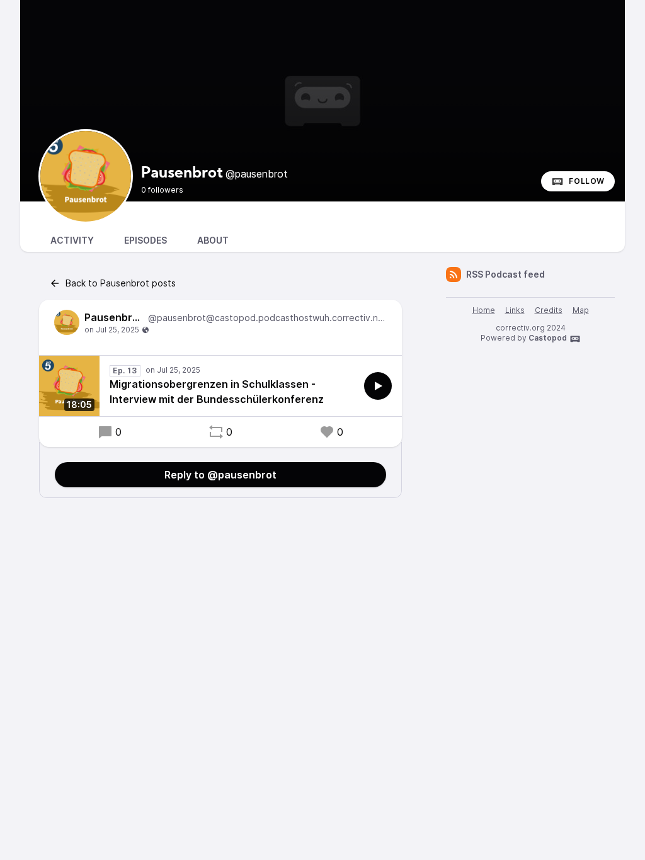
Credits (548, 310)
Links (515, 310)
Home (483, 310)
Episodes (145, 240)
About (213, 240)
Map (581, 310)
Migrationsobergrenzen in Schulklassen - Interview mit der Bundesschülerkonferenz (217, 391)
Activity (72, 240)
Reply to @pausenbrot (220, 474)
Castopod (547, 337)
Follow (587, 181)
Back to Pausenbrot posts (121, 283)
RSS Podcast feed (505, 274)
